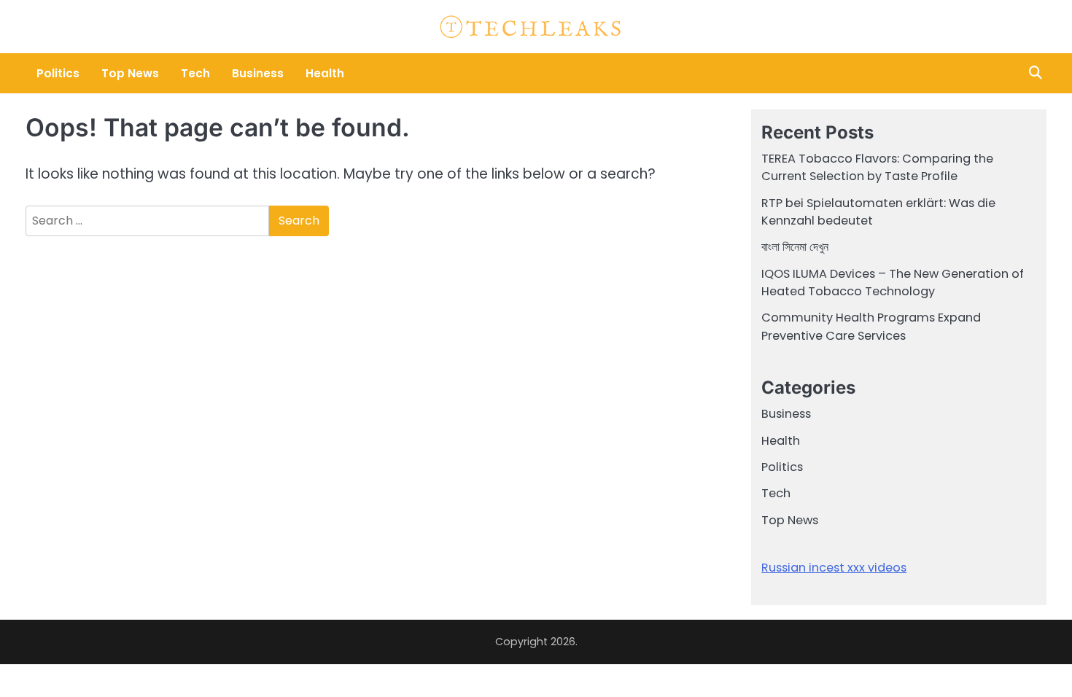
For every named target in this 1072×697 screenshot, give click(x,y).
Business (258, 73)
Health (325, 73)
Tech (195, 73)
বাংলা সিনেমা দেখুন (794, 246)
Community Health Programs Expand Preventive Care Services (871, 326)
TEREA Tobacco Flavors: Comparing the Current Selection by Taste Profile (877, 167)
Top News (130, 73)
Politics (57, 73)
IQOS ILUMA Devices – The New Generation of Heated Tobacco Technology (892, 282)
